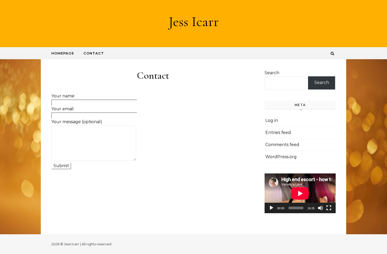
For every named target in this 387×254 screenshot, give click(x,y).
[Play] (271, 208)
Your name (63, 95)
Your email (62, 108)
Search (272, 72)
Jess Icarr (193, 21)
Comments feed (282, 144)
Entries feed (278, 132)
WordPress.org (281, 156)
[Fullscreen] (328, 208)
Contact (93, 53)
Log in (271, 120)
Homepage (62, 53)
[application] (300, 193)
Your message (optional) (76, 121)
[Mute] (320, 208)
